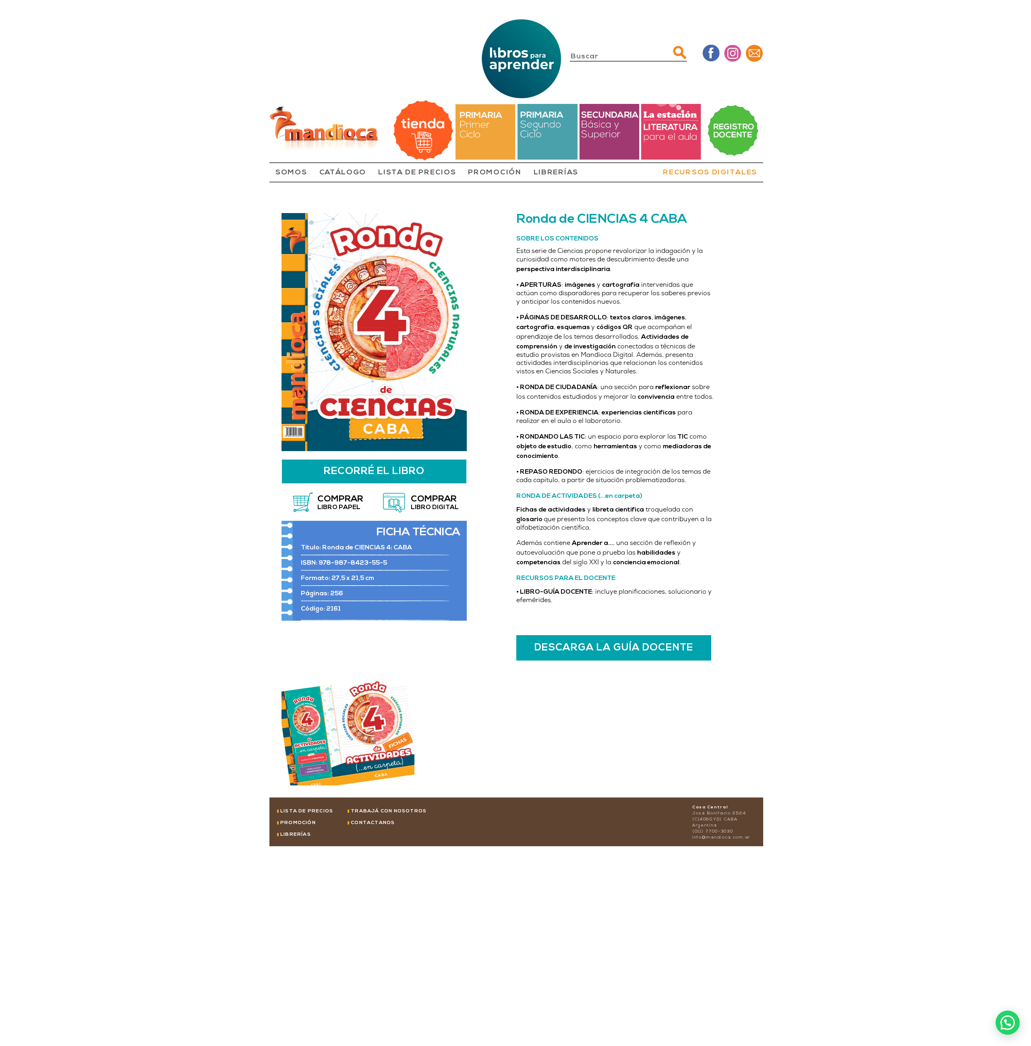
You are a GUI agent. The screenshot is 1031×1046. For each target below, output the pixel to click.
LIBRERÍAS (556, 172)
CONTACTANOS (373, 822)
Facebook (711, 53)
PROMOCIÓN (494, 172)
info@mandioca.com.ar (721, 837)
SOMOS (291, 172)
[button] (1008, 1023)
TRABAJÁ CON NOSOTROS (388, 811)
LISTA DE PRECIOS (417, 172)
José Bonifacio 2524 (719, 813)
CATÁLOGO (342, 172)
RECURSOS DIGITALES (710, 172)
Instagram (732, 53)
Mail (754, 53)
